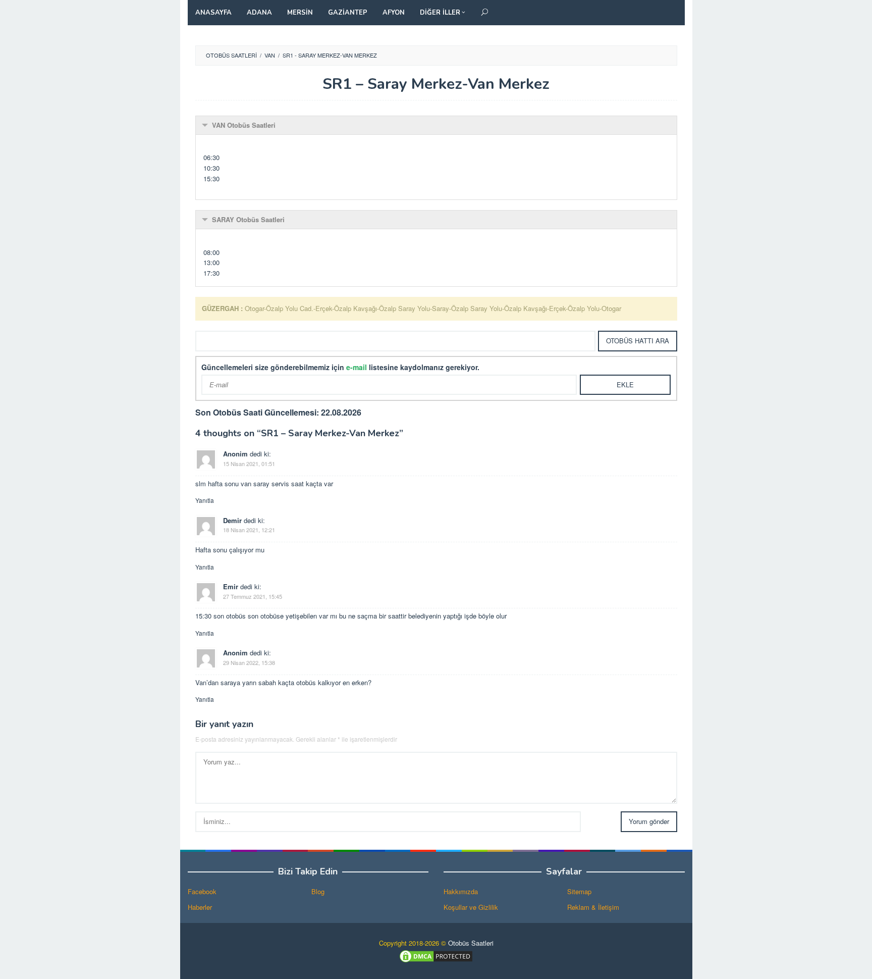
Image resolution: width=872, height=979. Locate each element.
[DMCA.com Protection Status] (436, 955)
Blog (317, 891)
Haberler (200, 907)
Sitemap (579, 891)
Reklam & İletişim (593, 907)
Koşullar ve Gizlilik (471, 907)
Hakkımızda (461, 891)
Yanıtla (204, 500)
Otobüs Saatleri (471, 943)
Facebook (202, 891)
